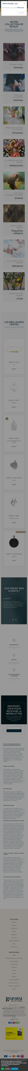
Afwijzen (7, 1068)
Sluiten (21, 12)
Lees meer (14, 1068)
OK (2, 1068)
